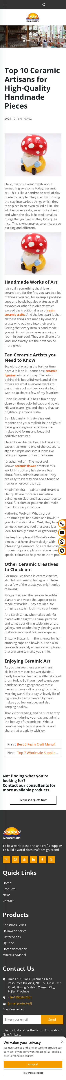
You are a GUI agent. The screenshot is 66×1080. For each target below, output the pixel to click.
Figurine (8, 943)
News (6, 895)
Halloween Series (14, 931)
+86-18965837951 (20, 997)
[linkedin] (33, 859)
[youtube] (24, 859)
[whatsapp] (51, 859)
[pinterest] (6, 859)
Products (9, 889)
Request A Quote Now (33, 800)
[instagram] (15, 859)
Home (30, 40)
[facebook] (42, 859)
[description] (12, 833)
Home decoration (15, 949)
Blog (40, 40)
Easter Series (12, 937)
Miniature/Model (14, 955)
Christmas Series (14, 925)
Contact (8, 901)
